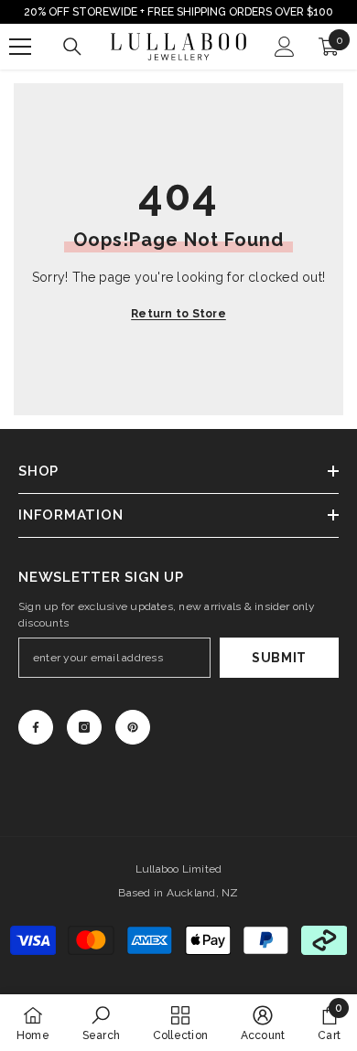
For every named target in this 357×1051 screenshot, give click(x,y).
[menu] (20, 47)
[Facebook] (35, 727)
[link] (101, 1022)
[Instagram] (84, 727)
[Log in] (285, 47)
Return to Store (178, 313)
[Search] (72, 47)
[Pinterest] (132, 727)
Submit (279, 657)
